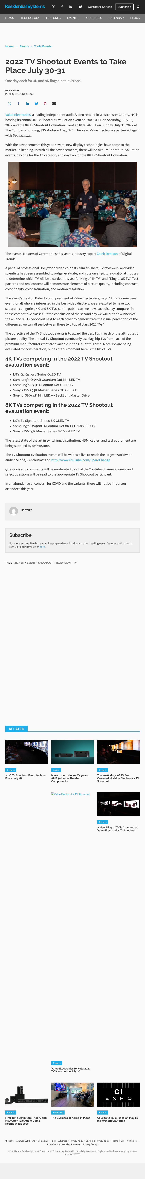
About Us (9, 1140)
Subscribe (124, 6)
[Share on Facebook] (18, 103)
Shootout (45, 562)
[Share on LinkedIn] (27, 103)
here (42, 546)
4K (16, 562)
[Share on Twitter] (9, 103)
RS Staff (14, 90)
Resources (93, 18)
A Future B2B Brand (25, 1140)
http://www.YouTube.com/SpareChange (80, 460)
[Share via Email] (54, 103)
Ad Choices (132, 1140)
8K (22, 562)
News (9, 18)
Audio (56, 770)
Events (72, 18)
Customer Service (100, 6)
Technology (30, 18)
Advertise (62, 1140)
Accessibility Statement (69, 1144)
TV (75, 562)
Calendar (116, 18)
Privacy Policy (76, 1140)
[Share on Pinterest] (45, 103)
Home (9, 46)
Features (53, 18)
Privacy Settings (90, 1144)
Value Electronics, (18, 114)
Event (31, 562)
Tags (53, 1140)
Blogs (135, 18)
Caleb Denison (107, 253)
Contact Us (43, 1140)
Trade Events (42, 46)
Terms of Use (118, 1140)
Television (63, 562)
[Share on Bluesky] (36, 103)
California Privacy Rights (97, 1140)
